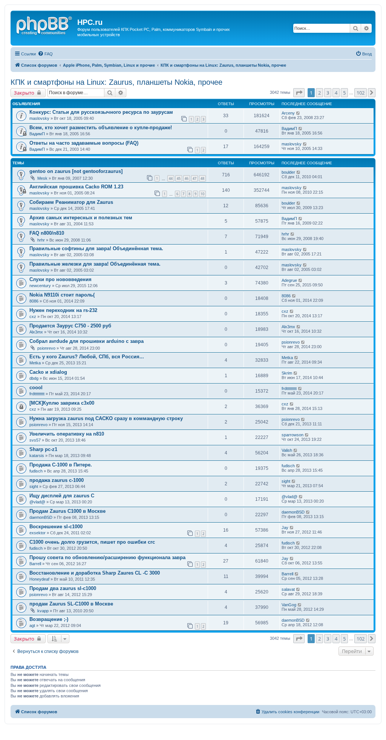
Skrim (287, 373)
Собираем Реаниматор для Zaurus (71, 202)
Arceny (288, 113)
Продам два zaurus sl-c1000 (62, 588)
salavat (288, 589)
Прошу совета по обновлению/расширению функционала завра (107, 557)
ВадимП (37, 133)
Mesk (42, 178)
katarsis (36, 455)
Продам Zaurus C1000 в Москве (67, 511)
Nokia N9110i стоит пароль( (62, 295)
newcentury (40, 285)
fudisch (36, 471)
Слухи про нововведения (60, 279)
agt (32, 625)
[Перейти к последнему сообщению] (298, 113)
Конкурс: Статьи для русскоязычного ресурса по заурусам (101, 112)
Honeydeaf (39, 579)
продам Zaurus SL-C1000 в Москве (71, 604)
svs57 (35, 440)
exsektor (37, 533)
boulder (288, 172)
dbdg (33, 378)
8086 (33, 301)
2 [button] (319, 92)
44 (171, 178)
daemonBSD (40, 517)
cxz (32, 316)
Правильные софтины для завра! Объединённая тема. (96, 248)
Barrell (35, 563)
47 (194, 178)
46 (186, 178)
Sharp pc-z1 (43, 449)
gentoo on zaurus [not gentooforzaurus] (76, 171)
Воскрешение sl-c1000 (56, 526)
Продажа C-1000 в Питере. (60, 465)
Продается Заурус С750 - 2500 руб (70, 326)
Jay (285, 527)
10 (202, 193)
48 (202, 178)
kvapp (43, 611)
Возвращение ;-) (48, 619)
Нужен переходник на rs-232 (63, 310)
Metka (35, 363)
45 (179, 178)
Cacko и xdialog (48, 372)
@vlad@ (37, 502)
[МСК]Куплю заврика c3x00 (61, 403)
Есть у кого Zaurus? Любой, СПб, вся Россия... (86, 356)
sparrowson (292, 435)
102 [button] (361, 92)
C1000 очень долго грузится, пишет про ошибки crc (92, 542)
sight (33, 486)
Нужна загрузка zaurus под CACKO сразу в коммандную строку (106, 418)
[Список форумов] (44, 24)
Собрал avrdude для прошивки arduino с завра (86, 341)
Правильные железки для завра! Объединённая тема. (95, 264)
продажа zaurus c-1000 (56, 480)
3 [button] (327, 92)
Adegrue (289, 280)
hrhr (41, 240)
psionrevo (46, 348)
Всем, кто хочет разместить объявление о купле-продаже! (100, 127)
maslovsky (39, 118)
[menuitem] (45, 53)
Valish (287, 450)
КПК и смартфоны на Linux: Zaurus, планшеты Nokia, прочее (116, 82)
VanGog (289, 604)
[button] (299, 92)
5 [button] (344, 92)
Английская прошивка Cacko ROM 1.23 (76, 187)
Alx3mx (36, 332)
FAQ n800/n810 (46, 233)
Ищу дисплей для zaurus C (61, 495)
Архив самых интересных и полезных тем (80, 217)
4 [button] (336, 92)
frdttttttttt (36, 393)
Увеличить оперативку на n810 (66, 434)
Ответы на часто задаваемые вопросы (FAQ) (83, 143)
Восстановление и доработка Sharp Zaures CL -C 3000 (94, 573)
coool (36, 387)
